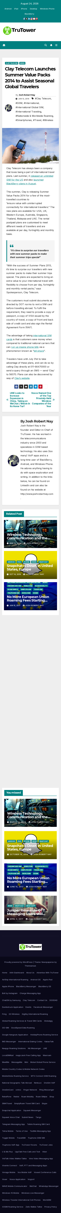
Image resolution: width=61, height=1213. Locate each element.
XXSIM (35, 593)
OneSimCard (7, 1090)
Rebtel (16, 1096)
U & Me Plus (7, 1152)
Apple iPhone (8, 986)
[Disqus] (30, 657)
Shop (52, 1096)
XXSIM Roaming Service (12, 1207)
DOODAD (53, 1000)
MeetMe (5, 1062)
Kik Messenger (34, 1048)
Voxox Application (17, 1179)
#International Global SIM (29, 107)
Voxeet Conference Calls (45, 1172)
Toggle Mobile (8, 1138)
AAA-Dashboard (17, 972)
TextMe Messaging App (40, 1131)
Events (28, 1007)
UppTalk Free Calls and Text (27, 1152)
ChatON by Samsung (11, 1000)
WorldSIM (26, 593)
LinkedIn (25, 485)
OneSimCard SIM (14, 586)
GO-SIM (5, 1028)
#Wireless (48, 120)
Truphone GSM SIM (36, 1138)
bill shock (39, 350)
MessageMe (16, 1062)
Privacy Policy (50, 1207)
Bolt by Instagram (9, 993)
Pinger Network (30, 1090)
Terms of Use (22, 1131)
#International (31, 103)
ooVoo (18, 1090)
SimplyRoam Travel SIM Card (27, 1103)
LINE (45, 1048)
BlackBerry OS (44, 986)
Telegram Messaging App (13, 1124)
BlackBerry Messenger (26, 986)
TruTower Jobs (46, 1145)
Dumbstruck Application (12, 1007)
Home (4, 972)
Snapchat (43, 562)
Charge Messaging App (30, 993)
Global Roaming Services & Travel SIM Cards (22, 1021)
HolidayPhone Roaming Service (44, 1035)
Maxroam (47, 1055)
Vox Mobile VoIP (25, 1172)
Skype (44, 1103)
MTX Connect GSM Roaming (43, 1076)
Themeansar (30, 966)
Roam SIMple (13, 589)
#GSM (19, 103)
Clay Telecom (11, 63)
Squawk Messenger (32, 1110)
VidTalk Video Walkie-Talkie (14, 1158)
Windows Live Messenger (32, 1193)
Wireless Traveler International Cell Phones (21, 1200)
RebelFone (28, 586)
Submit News (27, 1117)
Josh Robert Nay (27, 95)
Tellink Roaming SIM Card (38, 1124)
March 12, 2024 (18, 822)
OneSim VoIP (49, 1083)
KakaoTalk (49, 1041)
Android (8, 9)
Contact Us (42, 1000)
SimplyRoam (26, 589)
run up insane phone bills (25, 347)
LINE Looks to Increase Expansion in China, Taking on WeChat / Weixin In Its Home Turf (20, 400)
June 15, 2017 (17, 887)
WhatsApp (30, 906)
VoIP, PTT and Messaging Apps (33, 1165)
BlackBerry (29, 14)
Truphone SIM (13, 593)
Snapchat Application (11, 1110)
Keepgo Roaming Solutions (14, 1048)
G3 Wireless (14, 1014)
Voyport (31, 1179)
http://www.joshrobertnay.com (36, 493)
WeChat (33, 1186)
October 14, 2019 (19, 854)
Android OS (35, 979)
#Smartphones (24, 120)
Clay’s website (22, 378)
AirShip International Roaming (15, 979)
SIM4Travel (7, 1103)
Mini (26, 1062)
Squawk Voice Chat (11, 1117)
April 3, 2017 (17, 919)
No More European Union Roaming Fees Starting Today (28, 600)
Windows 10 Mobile (10, 1193)
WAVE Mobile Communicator (14, 1186)
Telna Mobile (7, 1131)
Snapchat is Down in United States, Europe (30, 567)
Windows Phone (47, 9)
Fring (4, 1014)
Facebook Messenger (43, 1007)
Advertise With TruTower (48, 972)
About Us (30, 972)
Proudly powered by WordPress (18, 962)
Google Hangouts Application (15, 1035)
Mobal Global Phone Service (42, 1062)
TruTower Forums (29, 1145)
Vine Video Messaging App (41, 1158)
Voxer (4, 1179)
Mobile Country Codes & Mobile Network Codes (23, 1069)
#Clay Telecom (43, 98)
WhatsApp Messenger (49, 1186)
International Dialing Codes (30, 1041)
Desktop (33, 9)
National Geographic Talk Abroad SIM (24, 582)
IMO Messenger (9, 1041)
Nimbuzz (38, 1083)
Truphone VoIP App (10, 1145)
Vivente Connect (9, 1165)
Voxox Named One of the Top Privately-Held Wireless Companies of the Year (41, 400)
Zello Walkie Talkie (34, 1207)
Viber (44, 1152)
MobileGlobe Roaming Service (15, 1076)
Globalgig (48, 1021)
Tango (38, 1117)
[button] (46, 45)
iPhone (24, 9)
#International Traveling (28, 111)
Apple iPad (47, 979)
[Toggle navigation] (56, 45)
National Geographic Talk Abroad (17, 1083)
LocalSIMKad (7, 1055)
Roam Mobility (41, 586)
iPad (16, 9)
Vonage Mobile (8, 1172)
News (22, 63)
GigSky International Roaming (35, 1014)
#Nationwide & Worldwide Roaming (34, 115)
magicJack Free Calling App (28, 1055)
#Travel (37, 120)
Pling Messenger (46, 1090)
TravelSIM (38, 589)
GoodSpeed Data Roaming (23, 1028)
